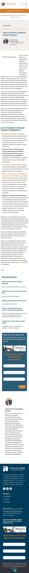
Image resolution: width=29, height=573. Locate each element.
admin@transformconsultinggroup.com (13, 511)
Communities (16, 313)
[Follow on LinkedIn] (7, 488)
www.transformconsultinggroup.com (12, 513)
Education (24, 313)
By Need (6, 499)
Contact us (19, 262)
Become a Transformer (8, 515)
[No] (27, 567)
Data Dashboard (6, 304)
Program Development (14, 316)
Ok (15, 570)
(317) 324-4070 (19, 509)
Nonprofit (11, 287)
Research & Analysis (20, 287)
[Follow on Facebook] (4, 488)
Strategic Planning (7, 313)
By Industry (7, 496)
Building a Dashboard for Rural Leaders (14, 300)
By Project (7, 502)
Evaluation (6, 25)
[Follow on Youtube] (10, 488)
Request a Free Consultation (14, 10)
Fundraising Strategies (15, 315)
